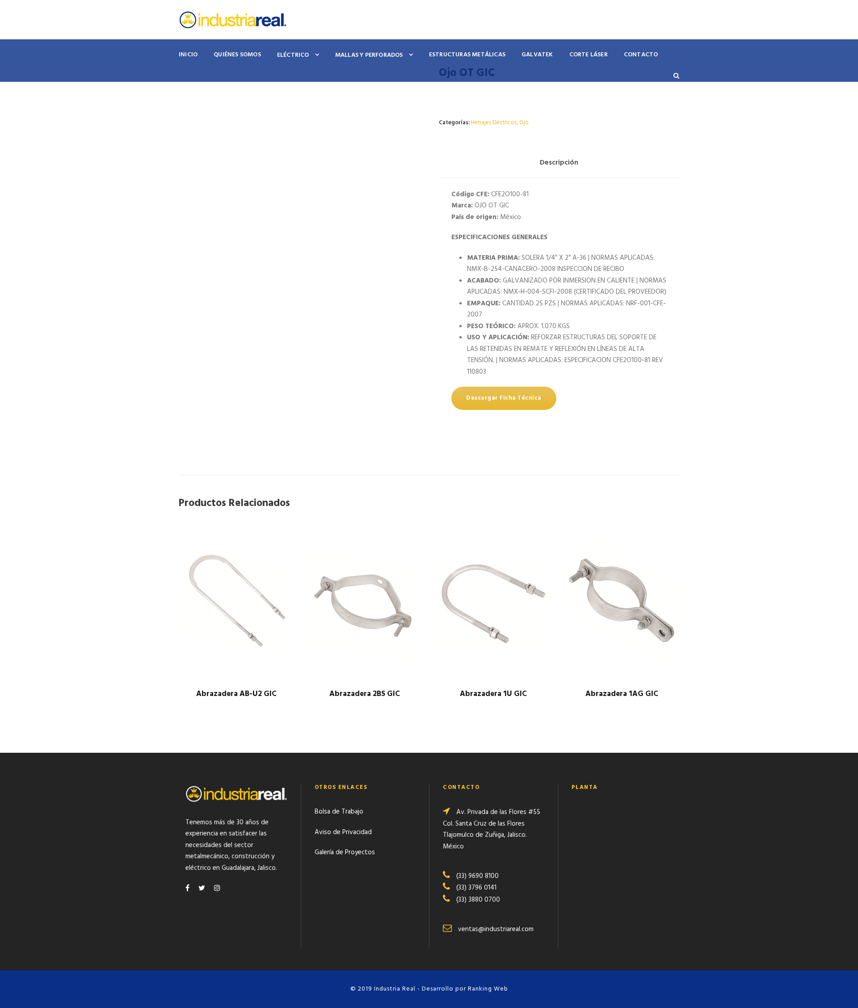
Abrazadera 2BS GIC (364, 694)
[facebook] (187, 888)
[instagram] (217, 888)
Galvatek (537, 55)
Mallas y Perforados (369, 55)
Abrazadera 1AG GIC (621, 694)
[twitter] (201, 888)
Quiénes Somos (237, 55)
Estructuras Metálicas (467, 55)
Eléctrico (293, 55)
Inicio (188, 55)
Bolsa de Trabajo (339, 811)
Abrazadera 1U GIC (493, 694)
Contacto (641, 55)
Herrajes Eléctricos (494, 122)
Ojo (524, 122)
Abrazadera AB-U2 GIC (236, 694)
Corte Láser (588, 55)
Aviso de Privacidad (343, 832)
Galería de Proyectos (345, 852)
